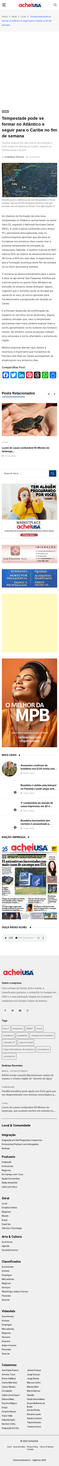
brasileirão (22, 1035)
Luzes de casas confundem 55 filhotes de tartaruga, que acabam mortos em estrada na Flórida (27, 1110)
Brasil (5, 1071)
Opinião (30, 1395)
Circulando (7, 1391)
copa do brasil (26, 1042)
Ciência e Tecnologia (12, 1228)
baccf (6, 1028)
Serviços (6, 1287)
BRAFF (29, 1028)
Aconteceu (7, 1242)
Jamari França (34, 1370)
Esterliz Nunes (9, 1411)
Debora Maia (8, 1399)
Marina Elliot (33, 1387)
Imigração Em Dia (10, 1428)
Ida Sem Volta (8, 1424)
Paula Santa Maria (36, 1399)
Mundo (5, 1216)
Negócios (6, 1170)
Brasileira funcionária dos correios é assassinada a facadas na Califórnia (35, 824)
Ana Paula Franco (10, 1370)
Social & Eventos (10, 1250)
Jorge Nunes (33, 1378)
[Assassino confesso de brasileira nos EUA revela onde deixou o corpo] (9, 768)
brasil (39, 1028)
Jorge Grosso (33, 1374)
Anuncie (6, 1300)
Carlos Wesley (8, 1387)
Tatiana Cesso (34, 1426)
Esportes (6, 1224)
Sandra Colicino (34, 1418)
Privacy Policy (32, 1447)
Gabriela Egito (8, 1420)
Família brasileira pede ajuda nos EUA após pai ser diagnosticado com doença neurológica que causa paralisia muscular (29, 1094)
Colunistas (9, 1365)
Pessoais (6, 1296)
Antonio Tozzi (8, 1374)
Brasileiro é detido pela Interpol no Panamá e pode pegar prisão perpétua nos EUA (39, 788)
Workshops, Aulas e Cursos (15, 1291)
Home (5, 16)
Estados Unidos (19, 1071)
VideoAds (8, 1311)
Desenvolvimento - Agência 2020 (29, 1460)
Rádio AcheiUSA (9, 1182)
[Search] (55, 4)
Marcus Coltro (34, 1382)
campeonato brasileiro (42, 1035)
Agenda (5, 1246)
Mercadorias (8, 1279)
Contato (30, 1449)
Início (9, 1447)
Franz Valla (7, 1416)
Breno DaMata (9, 1378)
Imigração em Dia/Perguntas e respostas (22, 1140)
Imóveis (5, 1271)
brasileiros (8, 1035)
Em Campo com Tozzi (12, 1174)
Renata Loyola (34, 1414)
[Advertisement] (29, 62)
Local (23, 16)
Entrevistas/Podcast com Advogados (20, 1144)
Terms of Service (46, 1447)
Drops (5, 1407)
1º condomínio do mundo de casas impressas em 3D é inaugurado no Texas (37, 806)
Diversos (6, 1341)
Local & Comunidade (16, 1125)
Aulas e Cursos (9, 1345)
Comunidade (8, 1087)
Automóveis (8, 1267)
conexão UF (9, 1042)
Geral (14, 16)
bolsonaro (18, 1028)
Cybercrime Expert (11, 1395)
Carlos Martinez (9, 1382)
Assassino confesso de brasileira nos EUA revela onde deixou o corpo (38, 768)
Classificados (11, 1261)
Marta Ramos (33, 1391)
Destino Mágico (9, 1403)
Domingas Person (14, 157)
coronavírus (9, 1056)
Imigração (9, 1135)
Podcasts (8, 1157)
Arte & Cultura (12, 1236)
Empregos (7, 1275)
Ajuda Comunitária (11, 1178)
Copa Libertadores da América (18, 1049)
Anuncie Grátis (19, 1447)
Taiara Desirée (34, 1422)
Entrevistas (7, 1166)
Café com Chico (9, 1187)
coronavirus (43, 1049)
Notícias (6, 1148)
